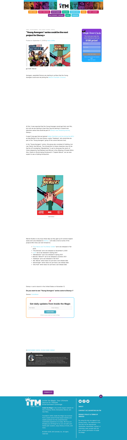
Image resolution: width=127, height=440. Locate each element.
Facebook (84, 401)
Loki (34, 252)
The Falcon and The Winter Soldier (44, 246)
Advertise (75, 15)
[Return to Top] (101, 396)
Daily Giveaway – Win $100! (56, 15)
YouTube (80, 401)
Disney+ (46, 240)
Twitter (87, 401)
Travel (84, 11)
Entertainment (56, 11)
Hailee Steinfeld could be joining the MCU (61, 136)
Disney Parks (32, 11)
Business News (75, 11)
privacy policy (83, 422)
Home (27, 29)
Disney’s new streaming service (60, 130)
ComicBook (34, 294)
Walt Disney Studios (44, 29)
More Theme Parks (44, 11)
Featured (65, 11)
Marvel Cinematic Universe (57, 77)
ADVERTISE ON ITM (94, 410)
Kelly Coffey (51, 40)
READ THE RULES (91, 59)
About (68, 15)
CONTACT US (83, 410)
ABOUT (81, 406)
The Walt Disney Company (48, 350)
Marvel (53, 29)
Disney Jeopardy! (93, 11)
